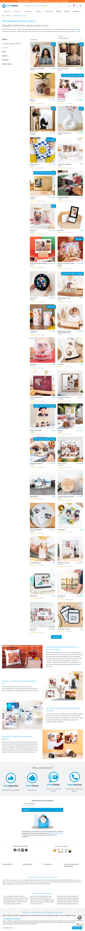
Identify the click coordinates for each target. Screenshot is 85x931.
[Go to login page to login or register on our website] (73, 5)
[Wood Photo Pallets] (70, 548)
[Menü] (82, 915)
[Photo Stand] (42, 581)
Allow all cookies (77, 927)
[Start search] (60, 5)
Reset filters (5, 47)
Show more (56, 637)
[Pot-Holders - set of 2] (70, 614)
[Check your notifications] (77, 5)
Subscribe (26, 810)
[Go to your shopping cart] (80, 5)
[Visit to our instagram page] (19, 850)
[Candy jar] (70, 416)
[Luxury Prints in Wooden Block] (42, 249)
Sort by (61, 36)
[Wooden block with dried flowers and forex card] (70, 317)
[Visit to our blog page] (22, 850)
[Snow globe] (42, 350)
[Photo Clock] (42, 284)
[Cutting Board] (70, 515)
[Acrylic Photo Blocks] (42, 383)
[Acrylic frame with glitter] (70, 150)
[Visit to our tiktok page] (26, 850)
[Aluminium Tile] (42, 482)
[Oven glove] (70, 350)
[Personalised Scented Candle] (70, 482)
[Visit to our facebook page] (15, 850)
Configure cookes (8, 927)
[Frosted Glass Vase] (42, 548)
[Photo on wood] (70, 449)
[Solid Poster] (42, 614)
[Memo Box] (70, 216)
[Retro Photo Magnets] (42, 515)
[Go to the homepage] (10, 6)
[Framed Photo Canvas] (70, 383)
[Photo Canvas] (70, 581)
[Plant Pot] (42, 85)
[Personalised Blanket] (70, 183)
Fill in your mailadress (29, 803)
